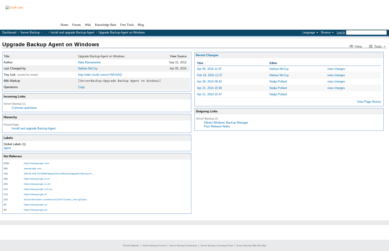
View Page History (369, 101)
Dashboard (9, 32)
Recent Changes (207, 55)
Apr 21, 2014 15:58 (209, 88)
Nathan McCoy (87, 68)
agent (7, 148)
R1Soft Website (131, 245)
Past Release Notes (217, 126)
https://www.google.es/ (35, 210)
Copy (81, 87)
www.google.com (32, 168)
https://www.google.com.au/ (38, 189)
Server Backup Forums (154, 245)
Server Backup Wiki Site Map (251, 245)
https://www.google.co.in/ (37, 179)
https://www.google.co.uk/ (37, 184)
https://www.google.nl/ (35, 194)
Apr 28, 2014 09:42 (209, 81)
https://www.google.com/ (36, 163)
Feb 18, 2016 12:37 (209, 75)
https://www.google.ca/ (35, 204)
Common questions (24, 107)
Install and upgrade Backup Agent (72, 32)
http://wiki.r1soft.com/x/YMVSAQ (100, 74)
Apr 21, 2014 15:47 (209, 94)
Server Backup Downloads (183, 245)
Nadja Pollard (278, 81)
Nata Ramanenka (89, 62)
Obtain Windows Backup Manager (226, 122)
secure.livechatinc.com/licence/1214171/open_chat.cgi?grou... (56, 199)
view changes (336, 69)
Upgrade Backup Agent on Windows (50, 44)
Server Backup (30, 32)
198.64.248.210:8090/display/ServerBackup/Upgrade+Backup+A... (59, 173)
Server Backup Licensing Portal (216, 245)
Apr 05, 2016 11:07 (209, 69)
